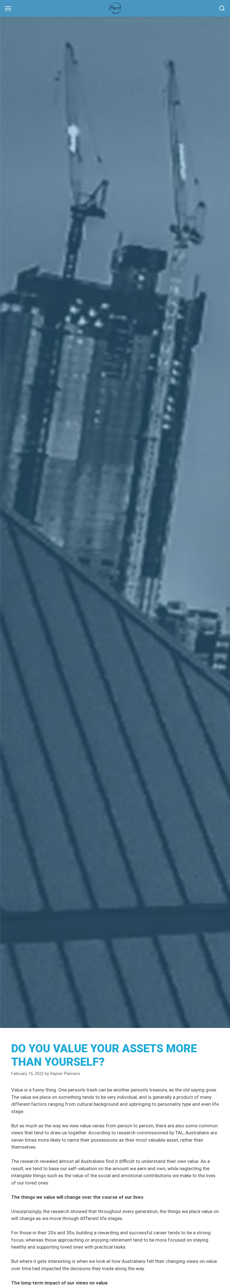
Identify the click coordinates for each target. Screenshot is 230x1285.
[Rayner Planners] (115, 8)
